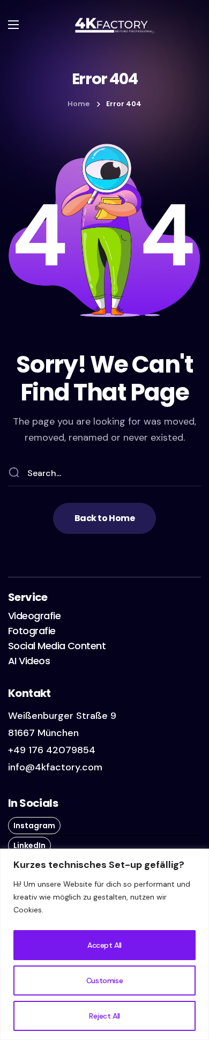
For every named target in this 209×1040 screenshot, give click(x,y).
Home (78, 104)
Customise (104, 980)
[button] (104, 518)
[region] (104, 944)
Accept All (104, 945)
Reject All (104, 1016)
